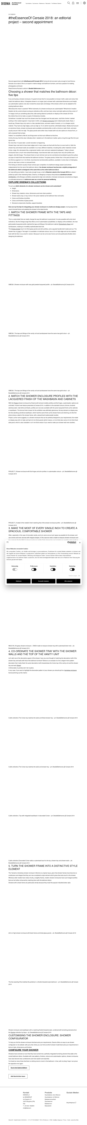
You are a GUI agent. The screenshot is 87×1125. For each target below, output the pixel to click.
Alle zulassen (68, 581)
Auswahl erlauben (43, 581)
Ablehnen (18, 581)
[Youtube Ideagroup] (79, 1095)
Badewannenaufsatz (50, 1099)
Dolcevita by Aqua (64, 224)
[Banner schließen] (79, 542)
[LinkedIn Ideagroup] (83, 1095)
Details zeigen (73, 575)
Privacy (64, 1120)
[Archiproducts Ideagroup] (68, 1098)
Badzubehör (48, 3)
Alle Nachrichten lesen (18, 1076)
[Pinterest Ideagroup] (75, 1095)
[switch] (34, 569)
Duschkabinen (29, 3)
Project (16, 403)
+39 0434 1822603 (29, 1106)
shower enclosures (48, 121)
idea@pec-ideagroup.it (57, 1120)
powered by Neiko (75, 1120)
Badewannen (42, 3)
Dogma (13, 1032)
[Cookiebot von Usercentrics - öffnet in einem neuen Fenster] (68, 542)
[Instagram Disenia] (71, 1095)
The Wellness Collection (56, 3)
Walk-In (24, 540)
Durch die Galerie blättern (19, 1068)
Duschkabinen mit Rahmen (52, 1097)
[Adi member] (76, 1111)
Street (18, 665)
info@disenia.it (27, 1108)
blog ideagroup (71, 1102)
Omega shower (15, 229)
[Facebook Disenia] (68, 1095)
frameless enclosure (70, 670)
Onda (44, 540)
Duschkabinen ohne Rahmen (52, 1095)
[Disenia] (11, 3)
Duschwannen (35, 3)
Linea (19, 231)
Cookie (68, 1120)
